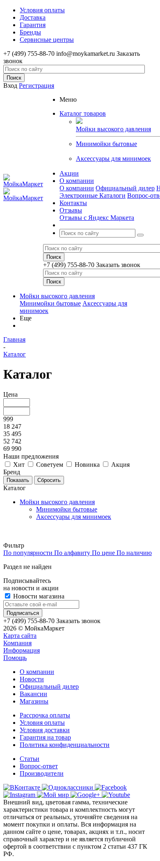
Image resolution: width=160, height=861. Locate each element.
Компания (17, 642)
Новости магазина (37, 596)
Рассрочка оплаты (45, 715)
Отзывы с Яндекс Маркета (96, 217)
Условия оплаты (42, 722)
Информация (21, 650)
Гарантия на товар (45, 737)
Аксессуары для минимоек (113, 158)
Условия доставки (45, 729)
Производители (42, 773)
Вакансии (33, 693)
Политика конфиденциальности (65, 744)
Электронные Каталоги (92, 195)
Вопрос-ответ (39, 766)
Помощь (15, 657)
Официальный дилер (125, 188)
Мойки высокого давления (57, 295)
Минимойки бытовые (106, 143)
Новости (32, 679)
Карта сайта (20, 635)
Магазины (34, 701)
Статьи (29, 758)
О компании (76, 188)
